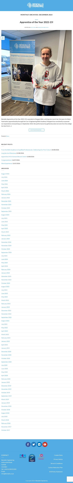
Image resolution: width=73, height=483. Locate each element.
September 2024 (6, 252)
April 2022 (4, 331)
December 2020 (6, 351)
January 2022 (5, 341)
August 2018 (5, 413)
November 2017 (6, 427)
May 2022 (4, 327)
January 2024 (5, 273)
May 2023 (4, 297)
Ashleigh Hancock (43, 27)
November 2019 (6, 389)
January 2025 (5, 239)
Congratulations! (6, 160)
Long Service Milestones (8, 153)
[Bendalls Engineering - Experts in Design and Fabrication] (36, 5)
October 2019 (5, 392)
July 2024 (4, 256)
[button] (3, 5)
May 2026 (4, 184)
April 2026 (4, 187)
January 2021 (5, 348)
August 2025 (5, 215)
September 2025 (6, 211)
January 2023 (5, 307)
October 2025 (5, 208)
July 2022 (4, 324)
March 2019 (5, 399)
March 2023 (5, 300)
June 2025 (4, 221)
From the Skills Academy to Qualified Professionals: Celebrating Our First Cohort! (26, 150)
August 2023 (5, 286)
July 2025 (4, 218)
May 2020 (4, 372)
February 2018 (5, 423)
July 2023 (4, 290)
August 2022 (5, 321)
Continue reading (36, 130)
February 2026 (5, 194)
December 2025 (6, 201)
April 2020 (4, 375)
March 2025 (5, 232)
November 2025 (6, 204)
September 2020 (6, 362)
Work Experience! (6, 163)
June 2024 (4, 259)
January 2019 (5, 403)
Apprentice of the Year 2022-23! (36, 22)
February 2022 (5, 338)
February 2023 (5, 303)
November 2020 (6, 355)
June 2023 (4, 293)
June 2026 (4, 180)
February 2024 (5, 269)
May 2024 (4, 262)
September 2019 (6, 396)
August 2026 (5, 174)
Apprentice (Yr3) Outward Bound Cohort (13, 156)
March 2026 (5, 191)
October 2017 (5, 430)
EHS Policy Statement (56, 471)
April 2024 (4, 266)
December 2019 (6, 386)
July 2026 (4, 177)
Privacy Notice (58, 459)
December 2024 (6, 242)
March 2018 (5, 420)
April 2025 (4, 228)
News (36, 19)
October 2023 (5, 283)
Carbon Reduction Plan (55, 467)
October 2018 (5, 409)
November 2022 (6, 314)
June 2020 (4, 368)
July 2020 (4, 365)
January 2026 (5, 197)
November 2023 (6, 280)
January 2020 (5, 382)
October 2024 (5, 249)
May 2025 (4, 225)
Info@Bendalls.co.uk (7, 473)
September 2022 (6, 317)
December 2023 (6, 276)
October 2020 (5, 358)
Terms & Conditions (57, 463)
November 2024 (6, 245)
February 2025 (5, 235)
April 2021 (4, 345)
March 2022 (5, 334)
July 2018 (4, 416)
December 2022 (6, 310)
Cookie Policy (58, 455)
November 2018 (6, 406)
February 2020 (5, 379)
